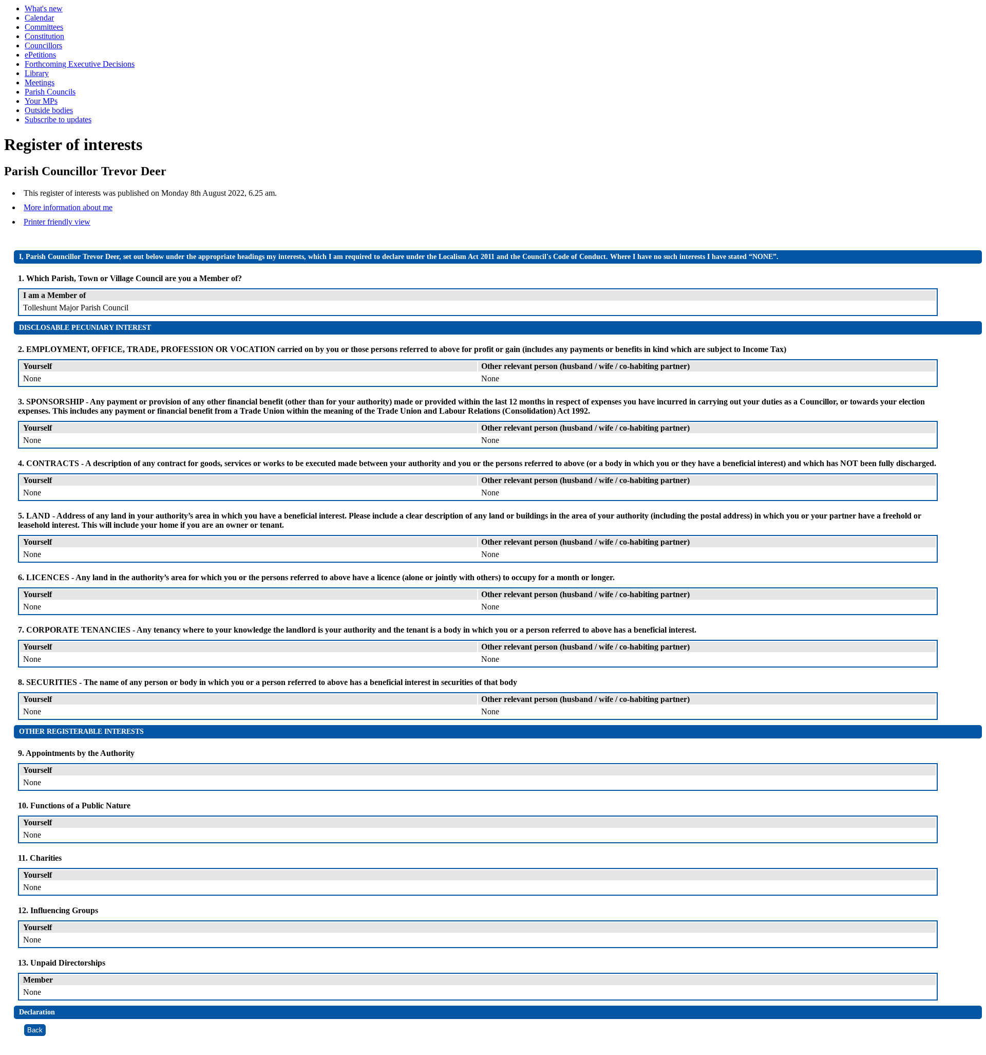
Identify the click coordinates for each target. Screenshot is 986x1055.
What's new (44, 8)
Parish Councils (50, 91)
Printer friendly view (57, 221)
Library (37, 73)
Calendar (39, 17)
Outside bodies (49, 110)
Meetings (39, 82)
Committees (44, 27)
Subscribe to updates (58, 119)
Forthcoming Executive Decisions (80, 64)
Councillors (43, 45)
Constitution (44, 36)
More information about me (68, 207)
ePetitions (40, 54)
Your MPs (41, 101)
